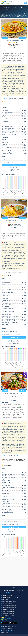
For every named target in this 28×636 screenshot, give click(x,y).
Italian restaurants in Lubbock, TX (9, 607)
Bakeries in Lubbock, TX (7, 595)
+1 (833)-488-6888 (9, 628)
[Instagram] (6, 630)
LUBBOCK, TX (9, 6)
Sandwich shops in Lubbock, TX (8, 611)
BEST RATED (3, 6)
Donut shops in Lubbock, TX (8, 603)
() (17, 42)
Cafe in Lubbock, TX (6, 599)
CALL (6, 37)
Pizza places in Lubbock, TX (8, 609)
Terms (7, 632)
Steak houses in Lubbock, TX (8, 613)
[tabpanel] (14, 28)
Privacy (3, 632)
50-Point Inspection (10, 14)
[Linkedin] (11, 630)
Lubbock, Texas (6, 593)
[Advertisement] (14, 572)
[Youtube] (8, 630)
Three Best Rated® (13, 634)
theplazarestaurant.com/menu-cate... (12, 334)
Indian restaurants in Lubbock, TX (9, 605)
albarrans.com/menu (9, 162)
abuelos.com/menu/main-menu (12, 524)
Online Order (7, 518)
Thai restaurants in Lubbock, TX (8, 615)
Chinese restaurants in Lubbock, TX (9, 601)
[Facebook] (1, 630)
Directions (18, 45)
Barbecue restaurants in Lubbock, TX (10, 597)
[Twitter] (3, 630)
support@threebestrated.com (10, 626)
